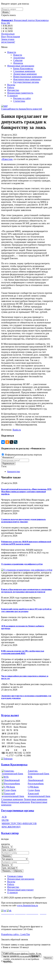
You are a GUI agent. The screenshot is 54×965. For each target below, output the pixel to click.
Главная (5, 109)
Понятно (48, 958)
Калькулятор (10, 833)
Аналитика (19, 57)
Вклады (11, 84)
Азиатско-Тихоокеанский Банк (38, 772)
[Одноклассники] (7, 442)
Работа (10, 87)
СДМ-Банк (33, 787)
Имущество (13, 90)
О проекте (12, 95)
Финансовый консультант (20, 889)
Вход (3, 36)
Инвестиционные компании (27, 76)
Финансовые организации (20, 65)
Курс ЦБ (5, 23)
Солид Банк (34, 790)
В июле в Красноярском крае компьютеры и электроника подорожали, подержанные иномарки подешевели (26, 590)
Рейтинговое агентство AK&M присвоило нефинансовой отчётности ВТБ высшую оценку (26, 542)
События (17, 60)
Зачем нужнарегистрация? (8, 40)
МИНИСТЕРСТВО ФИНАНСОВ (19, 823)
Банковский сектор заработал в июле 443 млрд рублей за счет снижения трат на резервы (26, 610)
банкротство (13, 471)
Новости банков (17, 109)
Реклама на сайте (22, 98)
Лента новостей (34, 109)
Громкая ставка (15, 876)
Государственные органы (26, 82)
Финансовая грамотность (20, 93)
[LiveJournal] (15, 442)
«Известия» (7, 159)
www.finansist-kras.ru (27, 905)
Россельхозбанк (36, 783)
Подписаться (7, 34)
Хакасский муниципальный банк (39, 794)
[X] (11, 442)
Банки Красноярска (23, 68)
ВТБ (30, 777)
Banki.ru (17, 429)
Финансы (18, 63)
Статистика (19, 101)
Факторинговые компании (26, 79)
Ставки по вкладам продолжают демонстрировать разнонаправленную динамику (23, 520)
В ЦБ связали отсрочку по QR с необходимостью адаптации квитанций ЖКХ (22, 652)
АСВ (4, 817)
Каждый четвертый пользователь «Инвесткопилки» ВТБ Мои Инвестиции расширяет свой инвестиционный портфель (26, 491)
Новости (11, 52)
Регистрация (13, 36)
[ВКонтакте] (3, 442)
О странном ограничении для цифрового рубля (22, 564)
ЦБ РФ (5, 820)
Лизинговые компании (25, 74)
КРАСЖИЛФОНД (11, 826)
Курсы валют (10, 715)
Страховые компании (24, 71)
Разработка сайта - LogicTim (15, 934)
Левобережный (35, 780)
